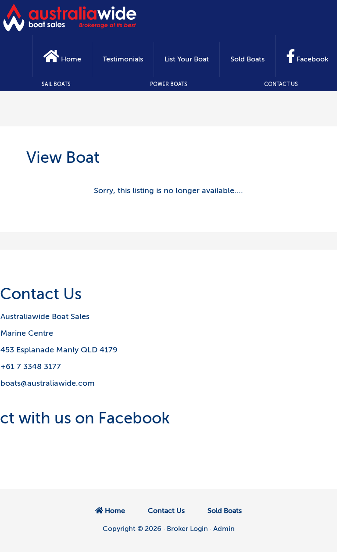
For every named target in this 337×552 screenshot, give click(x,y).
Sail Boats (56, 84)
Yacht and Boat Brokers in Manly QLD (70, 17)
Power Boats (168, 84)
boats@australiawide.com (47, 383)
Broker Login (187, 529)
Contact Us (281, 84)
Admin (224, 529)
